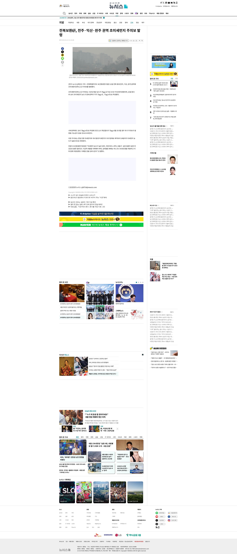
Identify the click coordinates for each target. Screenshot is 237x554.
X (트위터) (162, 520)
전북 (131, 22)
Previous (60, 429)
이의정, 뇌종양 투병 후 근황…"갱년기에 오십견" (103, 370)
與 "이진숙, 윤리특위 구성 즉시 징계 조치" (80, 430)
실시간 (71, 13)
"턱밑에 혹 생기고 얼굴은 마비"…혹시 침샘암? (123, 457)
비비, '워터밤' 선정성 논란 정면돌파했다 (72, 458)
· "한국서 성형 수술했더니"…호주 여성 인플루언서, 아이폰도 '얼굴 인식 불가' (164, 367)
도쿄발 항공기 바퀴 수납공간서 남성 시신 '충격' (107, 468)
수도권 (112, 13)
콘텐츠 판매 (87, 541)
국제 (80, 13)
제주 (143, 22)
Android (139, 523)
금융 (89, 13)
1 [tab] (136, 282)
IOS (138, 527)
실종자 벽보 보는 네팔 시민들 (68, 311)
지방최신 (71, 22)
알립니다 (147, 541)
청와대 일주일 (120, 304)
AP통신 (139, 513)
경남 (137, 22)
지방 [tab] (172, 78)
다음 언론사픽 (174, 513)
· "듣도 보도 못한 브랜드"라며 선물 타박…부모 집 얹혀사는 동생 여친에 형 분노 (164, 364)
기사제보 (108, 541)
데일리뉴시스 (98, 524)
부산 (83, 22)
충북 (126, 22)
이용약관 (114, 541)
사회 (106, 13)
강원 (120, 22)
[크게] (142, 40)
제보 (167, 13)
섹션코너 (89, 524)
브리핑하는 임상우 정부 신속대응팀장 (70, 304)
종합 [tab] (176, 78)
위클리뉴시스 (174, 6)
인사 (88, 527)
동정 (99, 527)
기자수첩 (153, 153)
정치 (75, 13)
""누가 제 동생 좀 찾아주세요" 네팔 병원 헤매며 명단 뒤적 (96, 415)
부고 (93, 527)
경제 (84, 13)
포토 (145, 13)
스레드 (161, 524)
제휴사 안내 (79, 541)
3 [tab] (140, 282)
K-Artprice (159, 6)
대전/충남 (108, 22)
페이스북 (174, 516)
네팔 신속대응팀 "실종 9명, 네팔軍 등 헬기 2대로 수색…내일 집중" (101, 444)
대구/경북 (91, 22)
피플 (151, 259)
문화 (121, 13)
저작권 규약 (94, 541)
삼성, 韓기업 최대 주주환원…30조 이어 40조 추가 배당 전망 (72, 465)
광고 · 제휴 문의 (70, 541)
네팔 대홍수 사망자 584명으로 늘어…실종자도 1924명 (107, 457)
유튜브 (161, 516)
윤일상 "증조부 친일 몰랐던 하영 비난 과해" (101, 366)
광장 (141, 13)
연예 (131, 13)
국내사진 (114, 513)
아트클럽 (89, 516)
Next (117, 429)
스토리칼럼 (97, 513)
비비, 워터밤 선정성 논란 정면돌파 (99, 362)
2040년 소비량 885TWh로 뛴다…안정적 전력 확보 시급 (122, 468)
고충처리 (102, 541)
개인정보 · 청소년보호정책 (125, 541)
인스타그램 (174, 520)
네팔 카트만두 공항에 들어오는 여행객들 (71, 307)
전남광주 (99, 22)
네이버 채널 (161, 513)
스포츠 (127, 13)
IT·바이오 (100, 13)
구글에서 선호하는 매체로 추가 (119, 41)
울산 (115, 22)
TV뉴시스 (152, 13)
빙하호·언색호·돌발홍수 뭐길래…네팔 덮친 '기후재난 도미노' (72, 471)
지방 (117, 13)
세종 (78, 22)
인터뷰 (88, 520)
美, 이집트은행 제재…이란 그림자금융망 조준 (107, 430)
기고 (96, 516)
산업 (93, 13)
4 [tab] (142, 282)
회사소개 (61, 541)
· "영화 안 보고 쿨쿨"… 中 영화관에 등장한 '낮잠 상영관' (164, 358)
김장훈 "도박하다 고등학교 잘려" (98, 359)
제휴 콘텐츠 (160, 13)
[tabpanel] (129, 295)
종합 (77, 437)
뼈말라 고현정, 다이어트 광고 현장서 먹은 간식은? (103, 374)
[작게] (139, 40)
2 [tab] (138, 282)
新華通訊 (139, 516)
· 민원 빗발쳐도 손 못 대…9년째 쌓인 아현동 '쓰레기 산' (164, 361)
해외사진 (122, 513)
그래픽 (113, 516)
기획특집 (97, 520)
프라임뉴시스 (166, 6)
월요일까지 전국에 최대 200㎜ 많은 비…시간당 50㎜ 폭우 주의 (80, 18)
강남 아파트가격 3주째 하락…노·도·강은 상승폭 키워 (122, 315)
